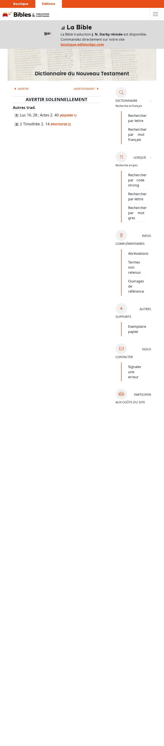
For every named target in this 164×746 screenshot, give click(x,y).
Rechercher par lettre (137, 118)
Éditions (48, 4)
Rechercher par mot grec (137, 212)
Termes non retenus (134, 267)
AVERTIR (22, 89)
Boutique (20, 4)
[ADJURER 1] (68, 115)
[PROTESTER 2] (60, 124)
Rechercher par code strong (137, 180)
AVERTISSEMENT (84, 89)
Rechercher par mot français (137, 134)
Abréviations (138, 253)
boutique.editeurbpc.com (82, 44)
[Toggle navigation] (155, 14)
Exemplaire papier (137, 329)
